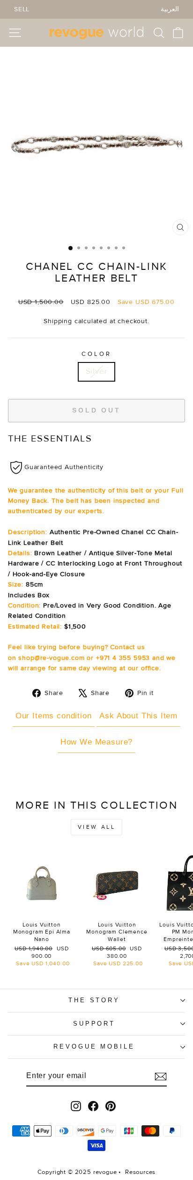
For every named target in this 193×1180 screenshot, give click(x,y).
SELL (22, 9)
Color (96, 354)
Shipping (58, 321)
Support (94, 1023)
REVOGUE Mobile (94, 1046)
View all (97, 827)
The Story (94, 1000)
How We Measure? (96, 742)
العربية (170, 9)
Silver (97, 371)
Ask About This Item (138, 715)
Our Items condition (53, 715)
